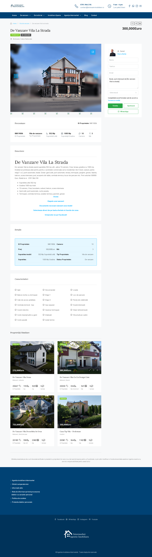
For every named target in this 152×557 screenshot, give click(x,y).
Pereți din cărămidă (80, 300)
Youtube (94, 519)
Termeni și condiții (114, 100)
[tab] (92, 52)
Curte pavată (22, 320)
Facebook (61, 519)
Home (14, 23)
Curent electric (23, 310)
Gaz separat (49, 305)
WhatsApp (124, 112)
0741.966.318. (86, 5)
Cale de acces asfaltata (26, 300)
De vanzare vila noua (22, 377)
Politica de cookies (19, 498)
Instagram (84, 519)
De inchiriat (38, 15)
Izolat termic (50, 320)
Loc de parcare (79, 295)
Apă (18, 290)
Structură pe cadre (80, 315)
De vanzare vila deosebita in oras (27, 431)
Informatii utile (17, 488)
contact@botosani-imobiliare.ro (92, 7)
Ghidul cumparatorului (20, 484)
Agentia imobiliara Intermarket (23, 480)
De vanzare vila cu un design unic (75, 377)
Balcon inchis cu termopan (27, 295)
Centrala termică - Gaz (25, 305)
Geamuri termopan (52, 310)
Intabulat (48, 315)
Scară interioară (79, 305)
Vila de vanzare (24, 23)
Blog (86, 15)
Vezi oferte (121, 54)
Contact (94, 15)
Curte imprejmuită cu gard (27, 315)
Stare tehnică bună (80, 310)
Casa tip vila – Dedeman (70, 431)
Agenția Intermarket (71, 15)
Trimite (115, 106)
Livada (75, 290)
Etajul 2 (48, 300)
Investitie (48, 398)
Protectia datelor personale (22, 502)
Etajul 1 (48, 295)
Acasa (14, 15)
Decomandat (50, 290)
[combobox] (123, 92)
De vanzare (24, 15)
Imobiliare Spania (54, 15)
